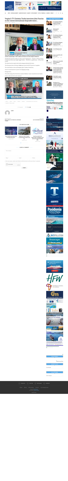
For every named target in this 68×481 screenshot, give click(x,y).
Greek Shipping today (57, 48)
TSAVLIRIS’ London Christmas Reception (57, 77)
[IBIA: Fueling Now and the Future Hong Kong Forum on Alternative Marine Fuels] (11, 131)
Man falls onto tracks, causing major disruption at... (24, 137)
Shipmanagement (14, 13)
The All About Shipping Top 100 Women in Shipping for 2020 (57, 36)
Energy (52, 13)
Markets (29, 13)
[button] (6, 135)
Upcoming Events (44, 387)
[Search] (55, 13)
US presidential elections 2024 (31, 101)
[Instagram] (60, 13)
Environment (34, 13)
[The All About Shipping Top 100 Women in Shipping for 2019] (49, 23)
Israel (15, 101)
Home (21, 387)
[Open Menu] (5, 13)
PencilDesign (36, 389)
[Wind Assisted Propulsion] (49, 30)
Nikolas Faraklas (36, 390)
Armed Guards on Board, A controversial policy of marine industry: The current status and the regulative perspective (58, 70)
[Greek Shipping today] (49, 50)
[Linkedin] (62, 13)
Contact (37, 387)
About (25, 387)
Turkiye (18, 101)
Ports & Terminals (42, 13)
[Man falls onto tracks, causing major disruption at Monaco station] (24, 131)
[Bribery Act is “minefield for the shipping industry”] (49, 63)
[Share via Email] (30, 107)
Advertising (31, 387)
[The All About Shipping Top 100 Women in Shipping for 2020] (49, 37)
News (9, 13)
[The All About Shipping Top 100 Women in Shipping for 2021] (49, 44)
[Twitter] (58, 13)
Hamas (11, 101)
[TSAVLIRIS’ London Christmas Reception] (49, 78)
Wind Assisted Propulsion (56, 29)
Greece (7, 101)
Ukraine (23, 101)
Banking (48, 13)
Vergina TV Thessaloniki (10, 103)
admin (12, 110)
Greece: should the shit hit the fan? (57, 55)
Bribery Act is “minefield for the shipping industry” (58, 62)
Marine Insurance (22, 13)
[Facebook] (56, 13)
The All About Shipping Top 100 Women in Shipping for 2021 (57, 43)
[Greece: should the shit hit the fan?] (49, 56)
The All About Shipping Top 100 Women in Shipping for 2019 (57, 22)
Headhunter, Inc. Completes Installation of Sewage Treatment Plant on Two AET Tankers (58, 84)
